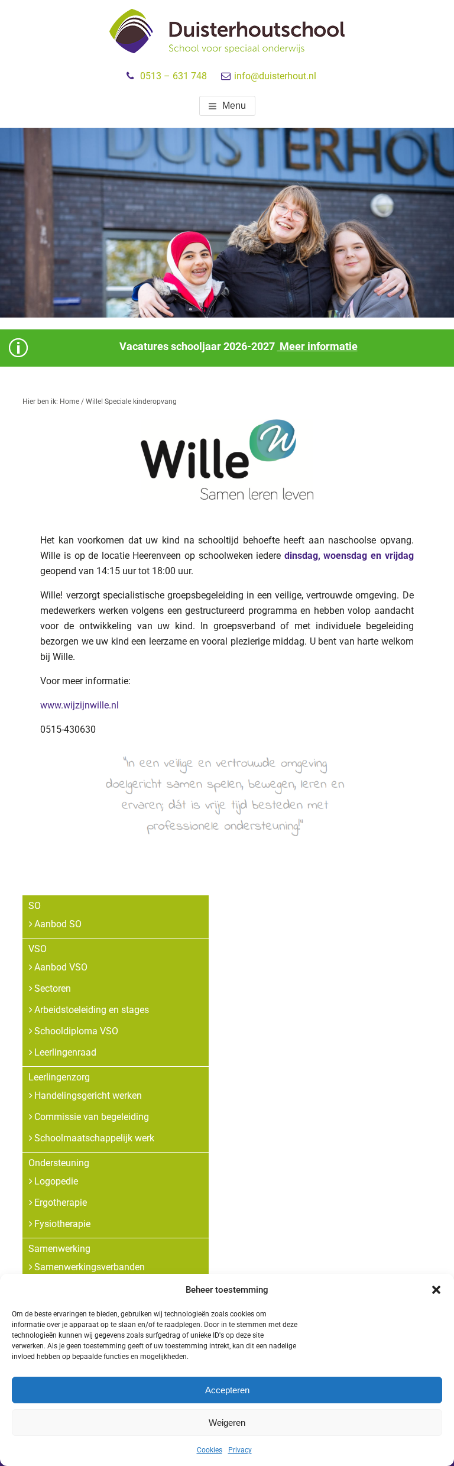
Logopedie (56, 1181)
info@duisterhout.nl (275, 76)
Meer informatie (317, 346)
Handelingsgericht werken (88, 1095)
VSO (37, 948)
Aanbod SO (58, 924)
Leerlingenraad (65, 1052)
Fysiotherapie (62, 1223)
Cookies (209, 1450)
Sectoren (52, 988)
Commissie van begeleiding (91, 1116)
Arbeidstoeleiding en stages (91, 1009)
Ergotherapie (60, 1202)
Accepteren (227, 1390)
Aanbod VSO (60, 967)
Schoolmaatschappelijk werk (94, 1138)
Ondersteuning (58, 1163)
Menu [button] (234, 106)
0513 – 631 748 (173, 76)
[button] (436, 1290)
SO (34, 905)
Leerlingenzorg (59, 1077)
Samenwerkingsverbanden (89, 1267)
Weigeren (227, 1423)
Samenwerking (59, 1248)
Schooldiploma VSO (76, 1031)
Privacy (240, 1450)
